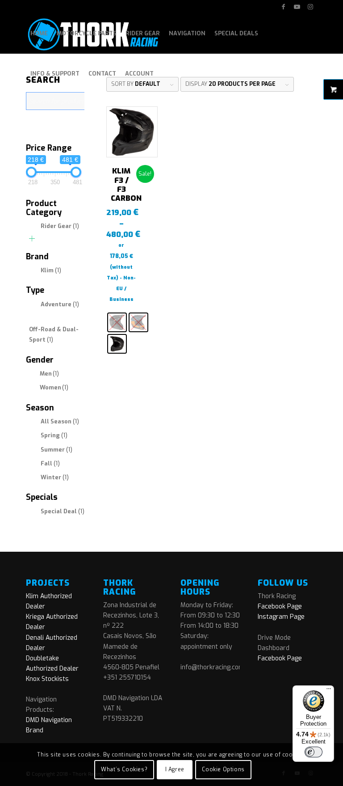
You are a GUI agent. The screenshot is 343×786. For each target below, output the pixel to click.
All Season (60, 421)
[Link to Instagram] (310, 6)
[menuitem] (39, 33)
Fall (50, 463)
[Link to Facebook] (283, 6)
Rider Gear (60, 226)
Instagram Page (281, 617)
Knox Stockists (47, 679)
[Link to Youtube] (296, 6)
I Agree (174, 769)
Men (49, 373)
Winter (55, 477)
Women (54, 387)
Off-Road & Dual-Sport (54, 334)
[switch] (313, 752)
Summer (56, 449)
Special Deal (62, 511)
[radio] (117, 322)
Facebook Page (280, 606)
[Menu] (328, 690)
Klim (51, 270)
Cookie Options (223, 769)
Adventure (60, 304)
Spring (54, 435)
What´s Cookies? (124, 769)
